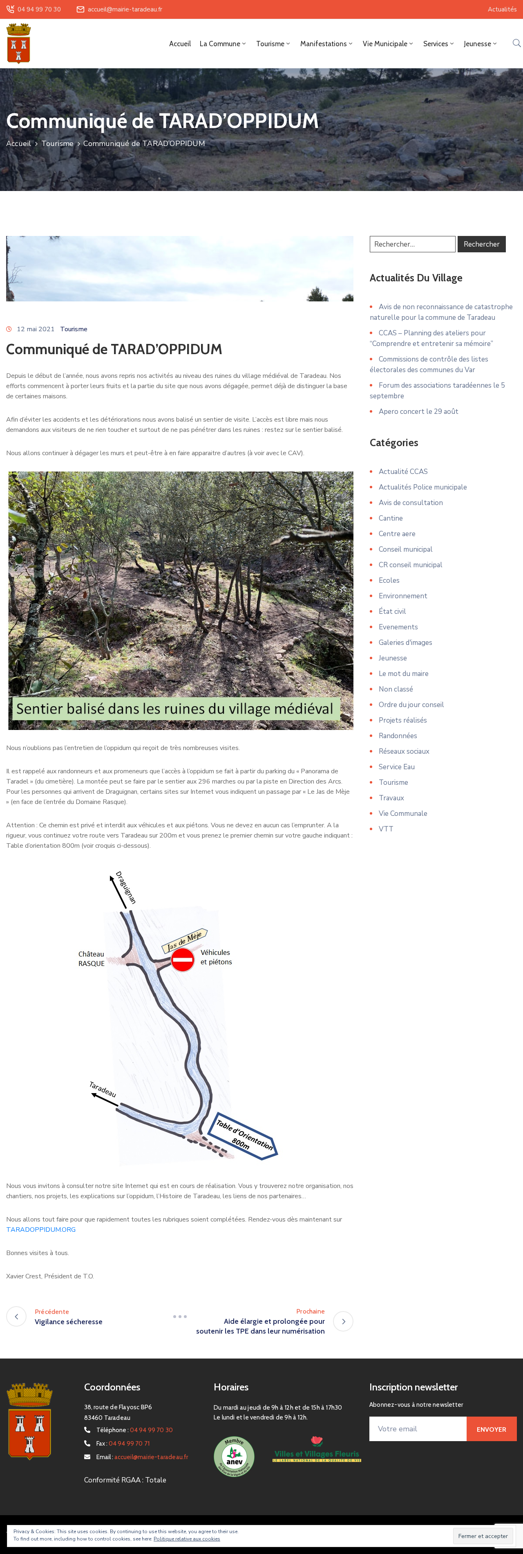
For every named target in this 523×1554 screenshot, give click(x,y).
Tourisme (57, 143)
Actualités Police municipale (423, 487)
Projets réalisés (403, 720)
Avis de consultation (411, 503)
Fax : (123, 1443)
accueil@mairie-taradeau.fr (125, 9)
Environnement (403, 596)
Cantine (391, 518)
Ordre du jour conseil (411, 705)
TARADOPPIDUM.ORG (41, 1229)
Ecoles (389, 580)
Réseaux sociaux (404, 751)
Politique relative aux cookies (187, 1539)
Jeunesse (393, 658)
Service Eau (397, 767)
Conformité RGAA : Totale (125, 1480)
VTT (386, 829)
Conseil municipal (406, 549)
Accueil (180, 44)
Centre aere (397, 534)
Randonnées (398, 736)
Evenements (398, 627)
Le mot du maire (404, 673)
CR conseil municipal (411, 565)
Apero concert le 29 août (418, 411)
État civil (392, 611)
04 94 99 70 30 (39, 9)
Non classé (396, 689)
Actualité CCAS (403, 471)
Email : (142, 1457)
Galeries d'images (405, 642)
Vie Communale (403, 813)
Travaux (391, 798)
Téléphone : (134, 1430)
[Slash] (180, 1316)
